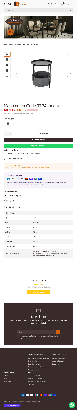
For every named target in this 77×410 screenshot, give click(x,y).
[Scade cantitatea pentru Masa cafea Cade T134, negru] (5, 134)
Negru (7, 124)
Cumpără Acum (38, 140)
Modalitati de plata (58, 361)
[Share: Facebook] (10, 201)
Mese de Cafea (17, 44)
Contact (6, 375)
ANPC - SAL (8, 381)
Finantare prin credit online (37, 367)
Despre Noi (31, 384)
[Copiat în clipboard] (13, 201)
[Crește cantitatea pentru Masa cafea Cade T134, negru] (10, 134)
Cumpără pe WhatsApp (38, 146)
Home (5, 44)
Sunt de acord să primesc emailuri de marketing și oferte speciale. (39, 337)
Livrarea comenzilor (58, 358)
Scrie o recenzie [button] (38, 292)
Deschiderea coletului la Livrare (38, 358)
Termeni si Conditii (34, 375)
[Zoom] (69, 55)
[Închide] (71, 165)
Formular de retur (33, 370)
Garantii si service (34, 364)
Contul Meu (55, 364)
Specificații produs (13, 207)
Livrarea (13, 113)
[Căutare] (71, 10)
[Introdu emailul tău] (58, 332)
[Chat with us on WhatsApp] (72, 405)
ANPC (6, 378)
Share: (6, 200)
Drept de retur (32, 361)
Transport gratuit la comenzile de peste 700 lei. (24, 153)
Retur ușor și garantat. (15, 159)
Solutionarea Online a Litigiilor (38, 381)
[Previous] (15, 75)
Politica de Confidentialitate (37, 378)
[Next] (69, 75)
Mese (10, 44)
